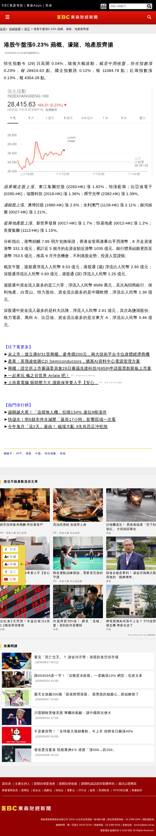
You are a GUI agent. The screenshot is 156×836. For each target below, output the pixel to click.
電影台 (71, 790)
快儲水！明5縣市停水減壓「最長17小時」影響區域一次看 (62, 419)
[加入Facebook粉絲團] (10, 573)
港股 (28, 453)
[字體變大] (10, 558)
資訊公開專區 (127, 783)
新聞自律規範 (68, 783)
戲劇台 (48, 790)
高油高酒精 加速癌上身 (69, 524)
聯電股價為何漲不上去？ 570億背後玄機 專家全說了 (131, 623)
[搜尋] (148, 20)
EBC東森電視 (12, 5)
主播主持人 (22, 783)
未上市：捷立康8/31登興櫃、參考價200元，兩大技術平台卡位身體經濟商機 (79, 354)
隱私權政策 (148, 819)
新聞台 (25, 790)
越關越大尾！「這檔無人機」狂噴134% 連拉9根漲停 (57, 412)
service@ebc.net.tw (144, 825)
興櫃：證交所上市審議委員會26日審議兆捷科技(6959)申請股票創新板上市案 (79, 368)
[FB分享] (10, 551)
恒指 (63, 453)
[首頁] (77, 16)
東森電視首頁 (10, 790)
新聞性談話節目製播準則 (98, 783)
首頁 (3, 29)
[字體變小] (10, 566)
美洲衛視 (104, 790)
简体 (48, 5)
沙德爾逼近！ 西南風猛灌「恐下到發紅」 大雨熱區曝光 (131, 526)
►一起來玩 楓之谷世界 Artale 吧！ (37, 375)
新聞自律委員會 (44, 783)
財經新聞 (15, 29)
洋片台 (82, 790)
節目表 (6, 783)
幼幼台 (60, 790)
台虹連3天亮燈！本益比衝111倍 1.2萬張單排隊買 (25, 623)
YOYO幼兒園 (120, 790)
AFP (19, 453)
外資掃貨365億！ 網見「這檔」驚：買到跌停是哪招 (78, 623)
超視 (92, 790)
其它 (27, 29)
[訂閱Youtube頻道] (10, 580)
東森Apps (34, 5)
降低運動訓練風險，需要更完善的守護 (78, 575)
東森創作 (137, 790)
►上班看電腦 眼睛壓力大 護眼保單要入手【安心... (51, 382)
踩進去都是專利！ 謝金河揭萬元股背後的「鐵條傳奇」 (131, 575)
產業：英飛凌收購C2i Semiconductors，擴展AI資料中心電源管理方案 (74, 361)
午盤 (38, 453)
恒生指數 (50, 453)
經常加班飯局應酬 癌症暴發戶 (21, 524)
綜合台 (37, 790)
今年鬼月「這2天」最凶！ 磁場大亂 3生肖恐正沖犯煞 (58, 426)
